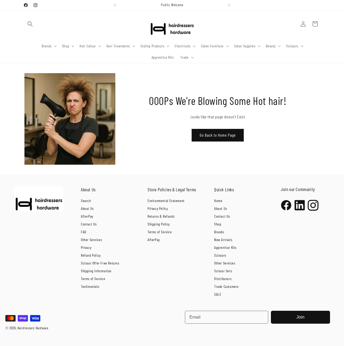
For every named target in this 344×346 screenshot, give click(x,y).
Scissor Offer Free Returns (100, 263)
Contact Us (89, 224)
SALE (217, 294)
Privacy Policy (158, 208)
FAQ (83, 232)
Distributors (222, 278)
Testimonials (90, 286)
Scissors (220, 255)
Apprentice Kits (225, 247)
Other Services (91, 239)
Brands (219, 232)
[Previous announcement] (115, 5)
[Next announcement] (229, 5)
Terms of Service (93, 278)
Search (86, 200)
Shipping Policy (159, 224)
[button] (30, 24)
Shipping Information (96, 271)
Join (300, 317)
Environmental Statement (166, 200)
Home (218, 200)
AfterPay (87, 216)
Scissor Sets (223, 271)
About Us (87, 208)
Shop (217, 224)
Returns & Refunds (161, 216)
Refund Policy (91, 255)
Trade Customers (226, 286)
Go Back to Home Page (218, 135)
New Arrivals (223, 239)
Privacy (86, 247)
